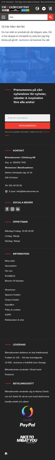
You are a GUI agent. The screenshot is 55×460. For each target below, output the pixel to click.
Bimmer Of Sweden (14, 281)
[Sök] (50, 17)
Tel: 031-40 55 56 (13, 185)
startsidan (24, 40)
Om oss (8, 271)
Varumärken (11, 266)
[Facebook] (7, 209)
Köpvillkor (9, 304)
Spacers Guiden (12, 294)
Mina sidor (10, 261)
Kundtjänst (10, 276)
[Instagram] (12, 209)
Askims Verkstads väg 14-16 (18, 172)
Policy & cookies (12, 309)
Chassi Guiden (12, 299)
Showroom (10, 290)
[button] (4, 17)
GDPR (8, 314)
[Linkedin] (18, 209)
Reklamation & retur (14, 320)
